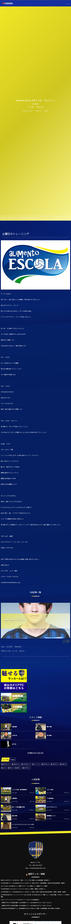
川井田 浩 (14, 735)
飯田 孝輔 (49, 726)
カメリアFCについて (52, 807)
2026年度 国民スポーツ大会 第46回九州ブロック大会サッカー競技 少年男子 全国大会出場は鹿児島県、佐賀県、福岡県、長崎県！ (34, 892)
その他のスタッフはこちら (35, 753)
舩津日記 (46, 764)
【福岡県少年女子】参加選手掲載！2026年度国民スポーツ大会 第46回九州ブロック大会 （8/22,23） (26, 902)
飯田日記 (6, 764)
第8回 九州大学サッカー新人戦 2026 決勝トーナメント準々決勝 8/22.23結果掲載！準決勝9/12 (25, 880)
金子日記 (27, 767)
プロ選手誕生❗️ (51, 798)
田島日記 (55, 764)
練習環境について (51, 816)
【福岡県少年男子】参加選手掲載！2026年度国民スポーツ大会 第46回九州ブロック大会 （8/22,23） (26, 905)
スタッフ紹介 (50, 789)
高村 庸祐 (49, 735)
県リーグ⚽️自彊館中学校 (18, 807)
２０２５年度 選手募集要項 (19, 789)
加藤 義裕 (14, 726)
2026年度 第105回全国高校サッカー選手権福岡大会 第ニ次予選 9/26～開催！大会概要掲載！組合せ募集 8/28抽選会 (30, 908)
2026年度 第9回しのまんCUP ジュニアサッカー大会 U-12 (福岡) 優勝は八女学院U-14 (23, 889)
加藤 (18, 767)
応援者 (64, 764)
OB (4, 767)
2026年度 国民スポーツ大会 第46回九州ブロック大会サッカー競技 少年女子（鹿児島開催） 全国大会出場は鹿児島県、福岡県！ (33, 883)
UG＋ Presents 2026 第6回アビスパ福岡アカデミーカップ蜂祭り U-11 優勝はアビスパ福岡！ (24, 886)
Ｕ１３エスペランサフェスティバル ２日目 (23, 824)
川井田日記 (26, 764)
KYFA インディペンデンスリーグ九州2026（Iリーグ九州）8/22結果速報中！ (20, 900)
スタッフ (36, 764)
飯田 (11, 767)
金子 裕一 (14, 744)
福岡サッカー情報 (36, 873)
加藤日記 (16, 764)
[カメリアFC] (7, 3)
